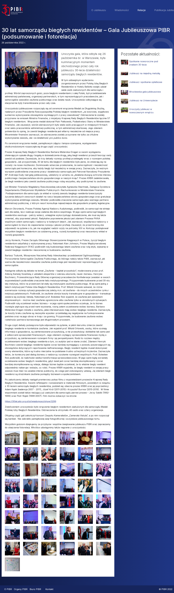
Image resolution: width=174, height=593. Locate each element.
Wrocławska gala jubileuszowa (145, 91)
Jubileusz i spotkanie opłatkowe (145, 82)
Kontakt (49, 589)
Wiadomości (122, 10)
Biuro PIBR (35, 589)
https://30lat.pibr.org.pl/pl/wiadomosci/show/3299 (30, 401)
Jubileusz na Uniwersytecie (143, 100)
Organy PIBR (20, 589)
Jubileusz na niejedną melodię (144, 73)
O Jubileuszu (98, 10)
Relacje (141, 10)
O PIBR (8, 589)
